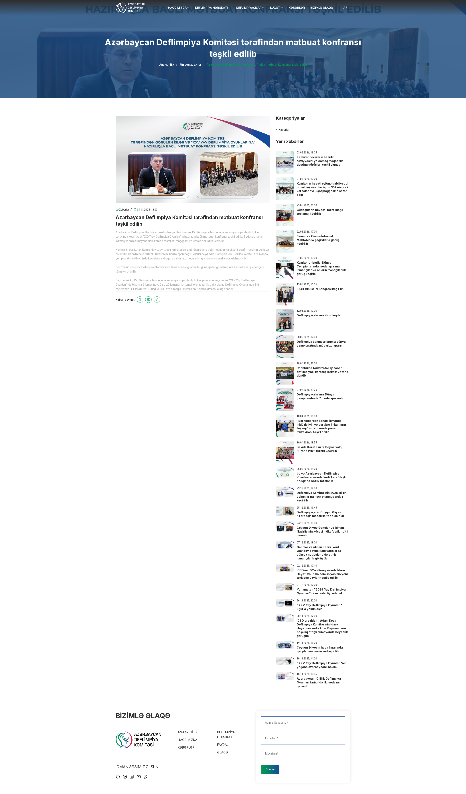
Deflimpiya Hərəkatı (211, 7)
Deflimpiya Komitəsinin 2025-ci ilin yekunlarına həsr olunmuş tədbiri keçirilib (321, 496)
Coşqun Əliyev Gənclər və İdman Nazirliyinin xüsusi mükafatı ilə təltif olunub (322, 531)
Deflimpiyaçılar (249, 7)
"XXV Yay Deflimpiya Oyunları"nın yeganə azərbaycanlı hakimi (321, 665)
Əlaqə (222, 752)
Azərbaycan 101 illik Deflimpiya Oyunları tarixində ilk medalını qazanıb (319, 682)
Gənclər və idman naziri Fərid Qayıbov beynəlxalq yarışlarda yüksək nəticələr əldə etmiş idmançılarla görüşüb (319, 552)
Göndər (270, 769)
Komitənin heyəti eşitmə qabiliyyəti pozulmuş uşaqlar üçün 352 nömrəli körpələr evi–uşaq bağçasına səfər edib (322, 189)
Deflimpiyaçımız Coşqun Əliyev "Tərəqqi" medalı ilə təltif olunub (320, 514)
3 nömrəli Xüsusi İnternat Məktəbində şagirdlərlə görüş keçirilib (318, 240)
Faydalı (223, 745)
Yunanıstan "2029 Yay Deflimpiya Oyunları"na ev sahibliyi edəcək (321, 591)
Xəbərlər (297, 7)
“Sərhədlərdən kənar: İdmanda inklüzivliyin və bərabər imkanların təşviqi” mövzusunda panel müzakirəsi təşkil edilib (321, 426)
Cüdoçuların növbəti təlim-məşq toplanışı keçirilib (320, 211)
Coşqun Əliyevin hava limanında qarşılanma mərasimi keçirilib (320, 649)
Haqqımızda (177, 7)
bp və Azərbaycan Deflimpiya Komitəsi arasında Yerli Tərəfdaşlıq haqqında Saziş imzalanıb (322, 477)
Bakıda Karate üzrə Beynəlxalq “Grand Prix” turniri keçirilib (319, 449)
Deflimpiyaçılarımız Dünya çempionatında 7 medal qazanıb (320, 396)
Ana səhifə (166, 64)
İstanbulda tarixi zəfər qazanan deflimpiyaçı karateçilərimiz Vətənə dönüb (322, 371)
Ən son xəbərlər (190, 64)
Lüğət (275, 7)
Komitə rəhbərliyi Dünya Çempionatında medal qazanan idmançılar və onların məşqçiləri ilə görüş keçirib (322, 268)
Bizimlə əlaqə (321, 7)
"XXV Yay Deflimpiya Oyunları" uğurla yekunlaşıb (319, 607)
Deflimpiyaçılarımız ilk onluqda (318, 315)
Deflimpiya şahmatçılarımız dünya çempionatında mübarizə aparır (321, 343)
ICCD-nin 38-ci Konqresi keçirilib (320, 289)
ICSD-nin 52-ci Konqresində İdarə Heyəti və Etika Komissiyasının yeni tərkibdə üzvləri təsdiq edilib (322, 574)
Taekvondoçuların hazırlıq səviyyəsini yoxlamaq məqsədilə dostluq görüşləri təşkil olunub (320, 161)
